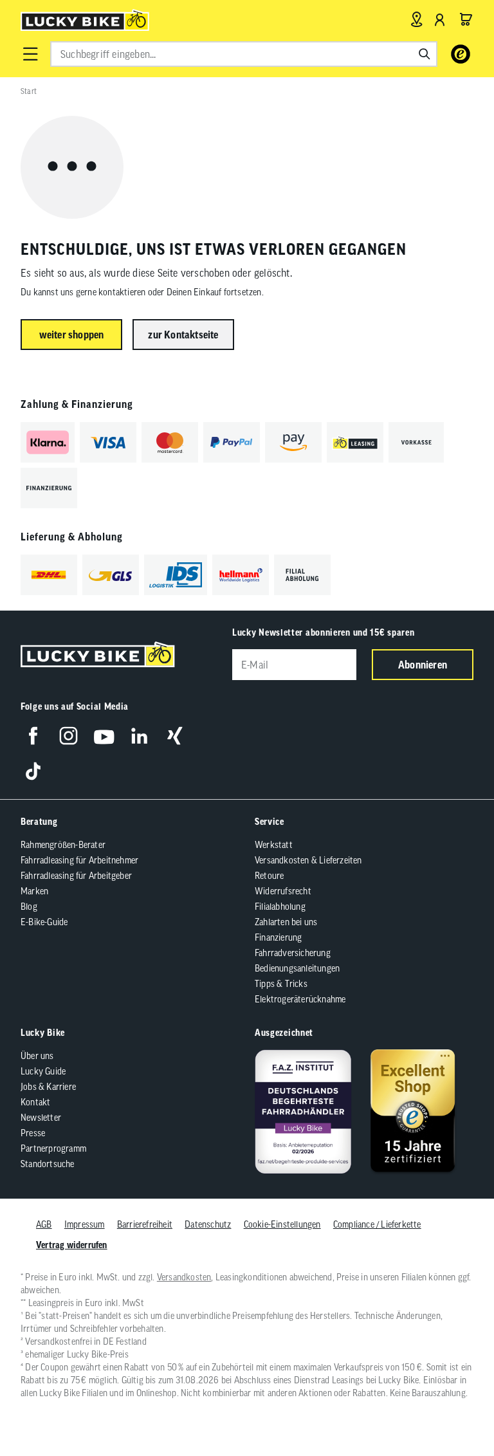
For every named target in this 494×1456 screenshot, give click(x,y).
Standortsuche (48, 1164)
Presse (33, 1133)
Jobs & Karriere (48, 1087)
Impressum (84, 1224)
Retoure (269, 876)
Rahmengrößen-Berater (63, 845)
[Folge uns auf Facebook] (33, 735)
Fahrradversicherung (293, 953)
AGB (44, 1224)
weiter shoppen (71, 334)
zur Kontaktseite (183, 334)
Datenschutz (208, 1224)
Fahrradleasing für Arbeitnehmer (79, 860)
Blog (29, 906)
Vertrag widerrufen (71, 1245)
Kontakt (35, 1102)
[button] (30, 54)
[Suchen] (424, 54)
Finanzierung (278, 937)
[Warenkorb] (465, 19)
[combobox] (243, 54)
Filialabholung (280, 906)
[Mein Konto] (440, 19)
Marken (34, 891)
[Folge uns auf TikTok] (33, 771)
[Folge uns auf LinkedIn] (139, 735)
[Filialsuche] (416, 19)
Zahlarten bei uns (286, 922)
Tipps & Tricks (281, 984)
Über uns (37, 1056)
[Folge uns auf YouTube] (103, 735)
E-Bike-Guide (44, 922)
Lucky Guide (43, 1071)
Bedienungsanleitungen (297, 968)
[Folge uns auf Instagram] (68, 735)
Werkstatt (274, 845)
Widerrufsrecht (283, 891)
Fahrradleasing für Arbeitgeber (76, 876)
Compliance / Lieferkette (377, 1224)
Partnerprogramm (53, 1148)
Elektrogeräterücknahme (300, 999)
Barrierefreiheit (144, 1224)
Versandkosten (184, 1277)
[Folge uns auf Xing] (174, 735)
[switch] (451, 1407)
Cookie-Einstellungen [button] (282, 1224)
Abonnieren (422, 664)
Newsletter (41, 1117)
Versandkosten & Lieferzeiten (308, 860)
